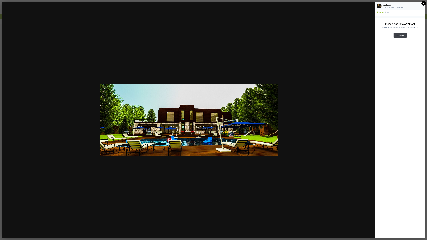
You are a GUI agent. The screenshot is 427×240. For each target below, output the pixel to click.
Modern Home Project (24, 8)
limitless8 (387, 4)
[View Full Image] (371, 6)
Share (368, 234)
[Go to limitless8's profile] (379, 6)
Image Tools (353, 234)
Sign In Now (400, 35)
